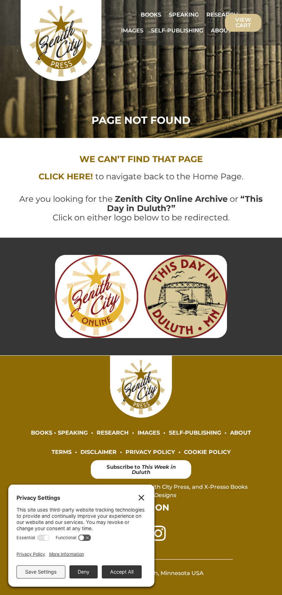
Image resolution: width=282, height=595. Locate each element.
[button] (224, 31)
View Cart (243, 23)
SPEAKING (184, 14)
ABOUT (221, 30)
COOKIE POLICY (207, 451)
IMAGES (132, 30)
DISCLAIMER (98, 451)
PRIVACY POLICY (150, 451)
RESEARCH (222, 14)
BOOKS (151, 14)
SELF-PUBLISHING (177, 30)
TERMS (62, 451)
